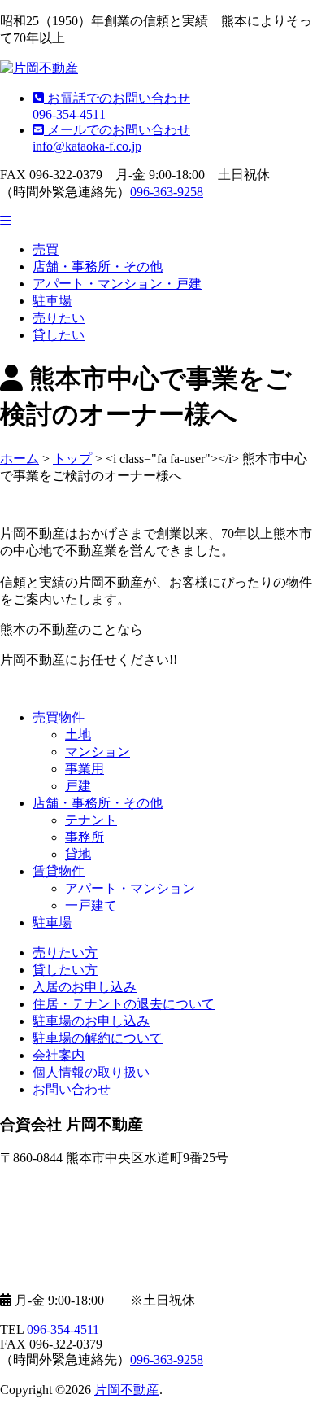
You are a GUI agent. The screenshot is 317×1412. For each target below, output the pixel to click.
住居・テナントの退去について (124, 1004)
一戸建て (91, 905)
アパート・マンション (130, 888)
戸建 (78, 786)
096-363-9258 (166, 192)
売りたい (59, 318)
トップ (72, 459)
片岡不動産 (126, 1390)
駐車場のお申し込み (91, 1021)
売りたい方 (65, 953)
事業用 (84, 769)
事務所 (84, 837)
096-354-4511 (63, 1329)
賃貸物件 (59, 871)
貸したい (59, 335)
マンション (97, 751)
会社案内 (59, 1055)
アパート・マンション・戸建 (117, 284)
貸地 (78, 854)
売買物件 (59, 717)
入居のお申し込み (85, 987)
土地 (78, 734)
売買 (46, 249)
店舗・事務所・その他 (98, 266)
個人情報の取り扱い (91, 1072)
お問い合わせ (72, 1089)
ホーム (19, 459)
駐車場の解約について (98, 1038)
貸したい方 (65, 970)
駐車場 (52, 301)
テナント (91, 820)
